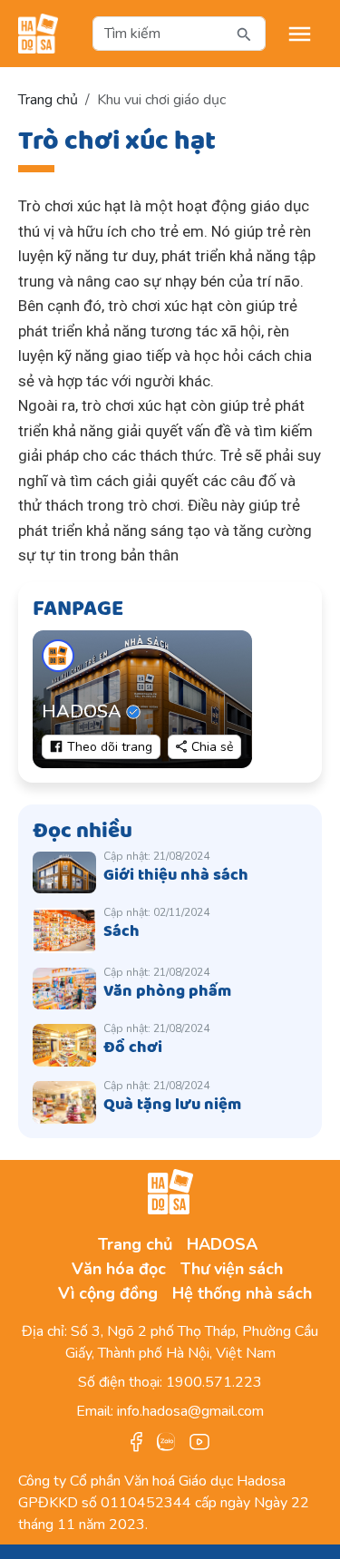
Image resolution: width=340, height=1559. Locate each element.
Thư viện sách (231, 1269)
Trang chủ (48, 100)
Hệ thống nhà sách (242, 1293)
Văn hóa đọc (119, 1269)
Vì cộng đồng (108, 1293)
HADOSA (222, 1244)
